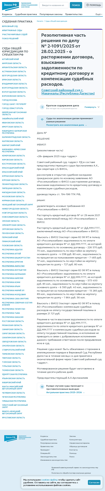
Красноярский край (12, 172)
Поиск (76, 5)
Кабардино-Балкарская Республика (14, 132)
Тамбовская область (13, 354)
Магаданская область (13, 192)
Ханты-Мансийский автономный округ (12, 387)
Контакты (73, 450)
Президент (45, 450)
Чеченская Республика (14, 397)
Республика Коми (11, 282)
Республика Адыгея (12, 249)
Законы (72, 436)
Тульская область (11, 366)
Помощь (95, 5)
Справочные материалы (79, 443)
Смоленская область (13, 346)
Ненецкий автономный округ (17, 205)
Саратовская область (13, 333)
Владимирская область (14, 84)
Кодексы (7, 14)
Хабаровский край (11, 382)
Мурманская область (13, 200)
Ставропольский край (13, 350)
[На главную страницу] (19, 6)
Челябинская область (13, 393)
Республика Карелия (12, 278)
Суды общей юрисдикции (56, 21)
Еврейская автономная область (14, 113)
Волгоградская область (14, 88)
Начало (40, 21)
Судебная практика (26, 14)
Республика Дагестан (13, 266)
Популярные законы (51, 14)
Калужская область (12, 141)
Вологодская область (14, 92)
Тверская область (11, 358)
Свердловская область (14, 342)
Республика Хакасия (12, 317)
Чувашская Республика (14, 401)
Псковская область (12, 245)
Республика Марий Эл (13, 290)
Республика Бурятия (12, 262)
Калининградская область (16, 137)
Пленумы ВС (45, 453)
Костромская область (13, 164)
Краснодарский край (13, 168)
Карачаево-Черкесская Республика (14, 150)
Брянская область (11, 80)
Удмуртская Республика (14, 374)
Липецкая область (12, 188)
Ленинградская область (15, 184)
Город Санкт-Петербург (14, 104)
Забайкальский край (13, 119)
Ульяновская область (13, 378)
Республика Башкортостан (16, 258)
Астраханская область (14, 71)
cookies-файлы (49, 479)
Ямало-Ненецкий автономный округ (12, 412)
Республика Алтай (11, 254)
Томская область (11, 362)
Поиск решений (10, 38)
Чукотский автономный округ (15, 406)
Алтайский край (10, 59)
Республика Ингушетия (14, 270)
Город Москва (9, 100)
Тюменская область (13, 370)
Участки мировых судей (14, 34)
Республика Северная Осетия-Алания (17, 304)
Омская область (10, 221)
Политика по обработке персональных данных (71, 473)
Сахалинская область (13, 337)
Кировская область (12, 160)
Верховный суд (10, 26)
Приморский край (11, 241)
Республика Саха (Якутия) (15, 299)
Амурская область (11, 63)
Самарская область (12, 329)
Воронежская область (13, 96)
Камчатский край (11, 145)
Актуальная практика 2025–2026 (65, 392)
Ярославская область (13, 418)
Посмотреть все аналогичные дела (66, 125)
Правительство (73, 14)
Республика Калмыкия (14, 274)
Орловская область (12, 229)
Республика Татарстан (13, 309)
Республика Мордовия (14, 294)
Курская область (11, 180)
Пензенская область (13, 233)
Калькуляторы (75, 440)
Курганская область (12, 176)
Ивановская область (13, 123)
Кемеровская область (13, 156)
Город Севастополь (12, 108)
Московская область (13, 196)
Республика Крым (11, 286)
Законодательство (48, 457)
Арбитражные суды (12, 30)
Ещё (98, 14)
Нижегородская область (15, 209)
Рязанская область (12, 325)
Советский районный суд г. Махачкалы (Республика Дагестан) (68, 92)
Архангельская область (14, 67)
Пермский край (10, 237)
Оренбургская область (13, 225)
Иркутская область (12, 127)
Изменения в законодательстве (53, 460)
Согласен (94, 482)
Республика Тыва (11, 313)
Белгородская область (14, 75)
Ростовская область (13, 321)
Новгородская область (14, 213)
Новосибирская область (15, 217)
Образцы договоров (78, 446)
